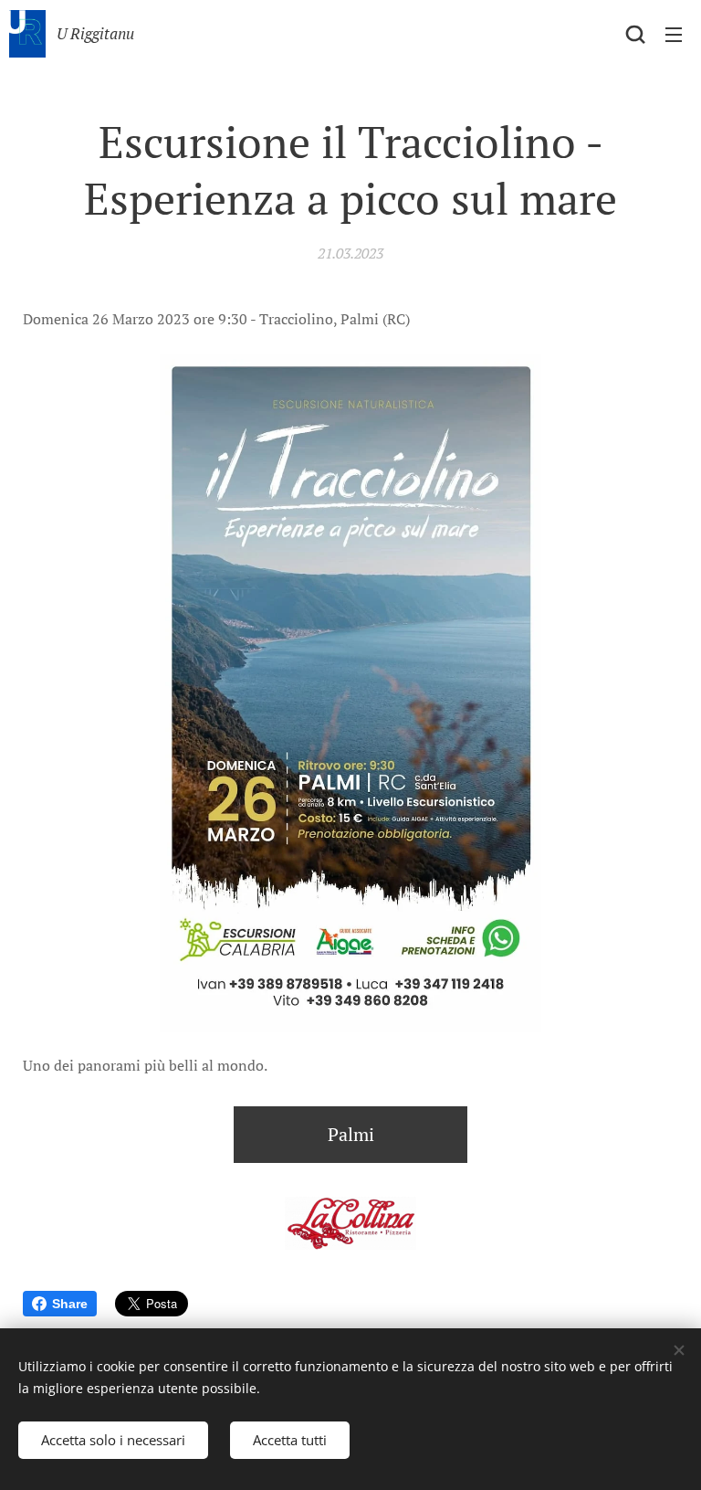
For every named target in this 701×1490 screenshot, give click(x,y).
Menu (673, 34)
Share (70, 1303)
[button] (635, 34)
